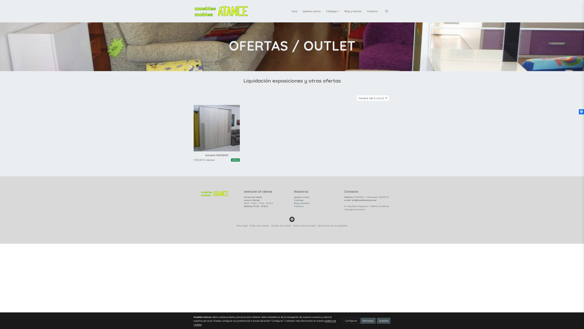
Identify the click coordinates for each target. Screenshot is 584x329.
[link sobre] (216, 193)
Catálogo (299, 200)
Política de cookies (259, 225)
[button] (332, 11)
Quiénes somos (301, 197)
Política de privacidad (304, 225)
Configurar (351, 320)
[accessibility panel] (581, 111)
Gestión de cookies (281, 225)
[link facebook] (292, 219)
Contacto (299, 206)
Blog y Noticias (301, 203)
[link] (221, 11)
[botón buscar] (386, 11)
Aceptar (383, 320)
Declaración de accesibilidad (333, 225)
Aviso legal (242, 225)
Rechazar (368, 320)
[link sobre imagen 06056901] (217, 128)
